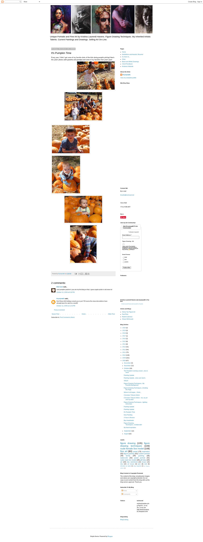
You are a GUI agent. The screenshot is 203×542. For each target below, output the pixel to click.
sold (145, 464)
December (127, 363)
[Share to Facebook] (86, 274)
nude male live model (128, 460)
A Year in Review (129, 417)
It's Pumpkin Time (129, 412)
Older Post (111, 314)
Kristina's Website (127, 66)
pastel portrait (139, 458)
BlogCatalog (124, 519)
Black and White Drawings (130, 61)
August (126, 434)
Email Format (126, 254)
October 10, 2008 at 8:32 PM (66, 292)
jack (139, 464)
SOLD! (126, 381)
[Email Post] (75, 273)
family (128, 456)
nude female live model (132, 448)
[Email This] (79, 274)
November (127, 366)
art (121, 462)
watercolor (124, 458)
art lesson (130, 464)
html (126, 257)
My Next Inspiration (130, 427)
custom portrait (144, 453)
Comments (126, 494)
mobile (126, 262)
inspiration (146, 451)
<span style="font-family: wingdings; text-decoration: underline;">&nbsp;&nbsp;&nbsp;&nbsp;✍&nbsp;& (130, 248)
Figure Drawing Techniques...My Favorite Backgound (134, 384)
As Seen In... (126, 57)
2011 (124, 352)
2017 (124, 336)
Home (84, 314)
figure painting (129, 453)
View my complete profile (128, 78)
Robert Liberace (127, 317)
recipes (144, 462)
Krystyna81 (60, 298)
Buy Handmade (129, 420)
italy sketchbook (132, 462)
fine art (123, 451)
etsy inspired (137, 466)
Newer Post (55, 314)
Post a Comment (59, 310)
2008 (124, 360)
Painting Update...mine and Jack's (134, 378)
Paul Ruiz (125, 314)
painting (141, 456)
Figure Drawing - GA (128, 241)
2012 (124, 349)
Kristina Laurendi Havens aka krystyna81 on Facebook (132, 303)
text (126, 259)
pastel (135, 451)
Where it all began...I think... (132, 392)
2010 (124, 355)
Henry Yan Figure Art (128, 312)
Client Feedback (127, 64)
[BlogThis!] (82, 274)
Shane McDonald (127, 319)
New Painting (128, 415)
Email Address (127, 235)
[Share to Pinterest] (88, 274)
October (126, 368)
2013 (124, 347)
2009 (124, 358)
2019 (124, 330)
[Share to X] (84, 274)
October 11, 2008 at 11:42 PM (66, 306)
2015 (124, 341)
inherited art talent (125, 466)
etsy (121, 464)
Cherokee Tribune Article (132, 395)
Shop (123, 59)
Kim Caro (60, 287)
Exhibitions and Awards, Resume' (132, 54)
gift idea (143, 460)
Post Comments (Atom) (67, 317)
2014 (124, 344)
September (127, 431)
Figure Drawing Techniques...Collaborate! (133, 424)
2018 (124, 333)
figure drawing (128, 443)
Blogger (110, 536)
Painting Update (129, 375)
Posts (125, 491)
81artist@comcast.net (127, 195)
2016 (124, 338)
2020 (124, 328)
